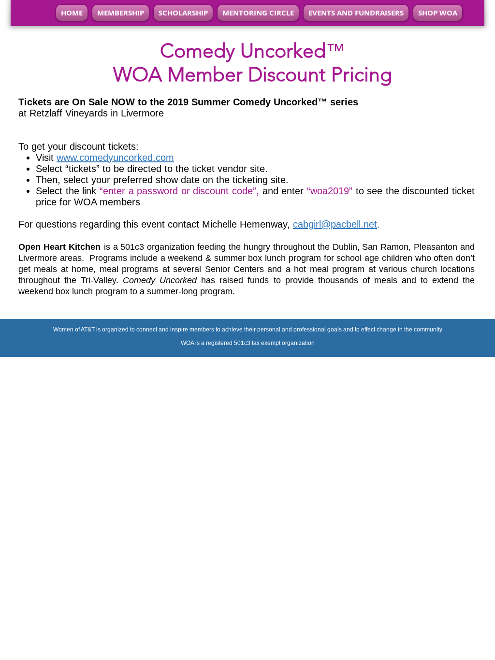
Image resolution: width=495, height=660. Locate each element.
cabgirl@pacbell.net (335, 224)
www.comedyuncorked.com (115, 157)
